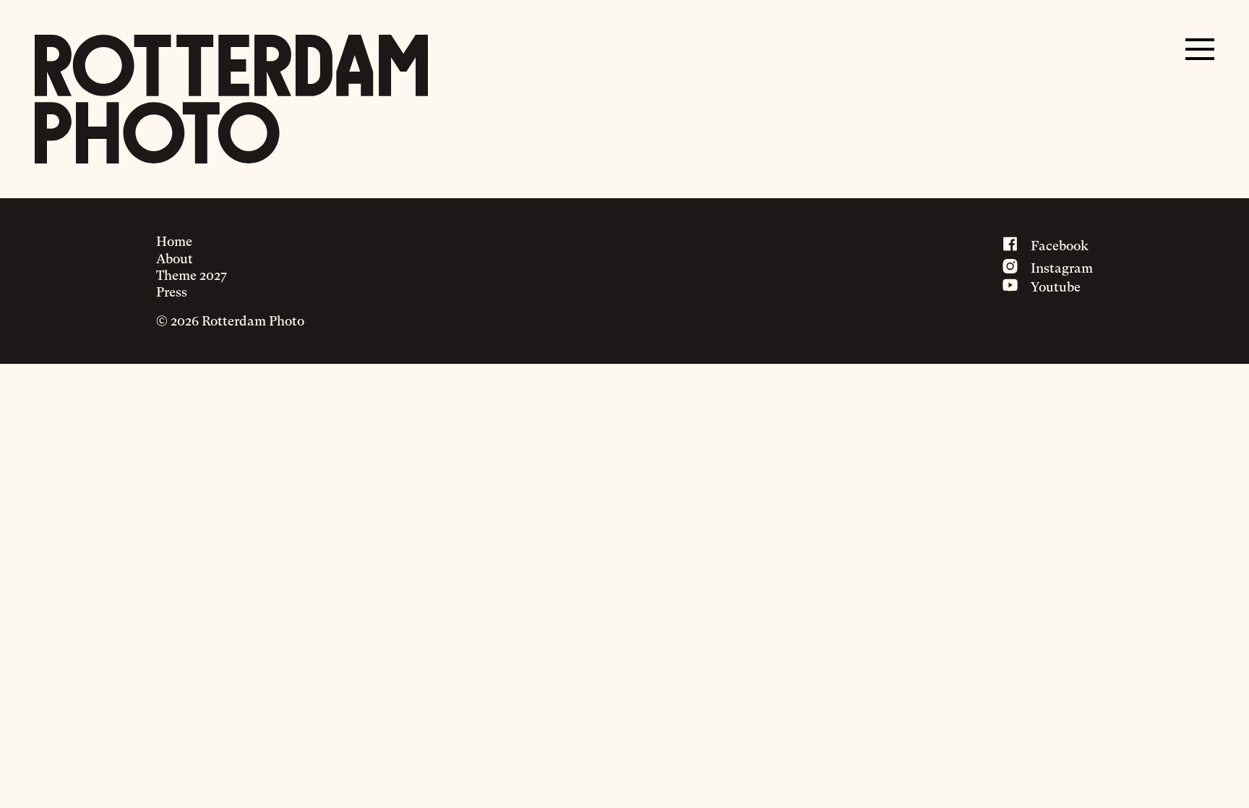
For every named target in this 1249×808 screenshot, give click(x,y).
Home (174, 241)
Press (171, 291)
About (174, 258)
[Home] (231, 99)
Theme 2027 (191, 275)
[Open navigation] (1199, 49)
